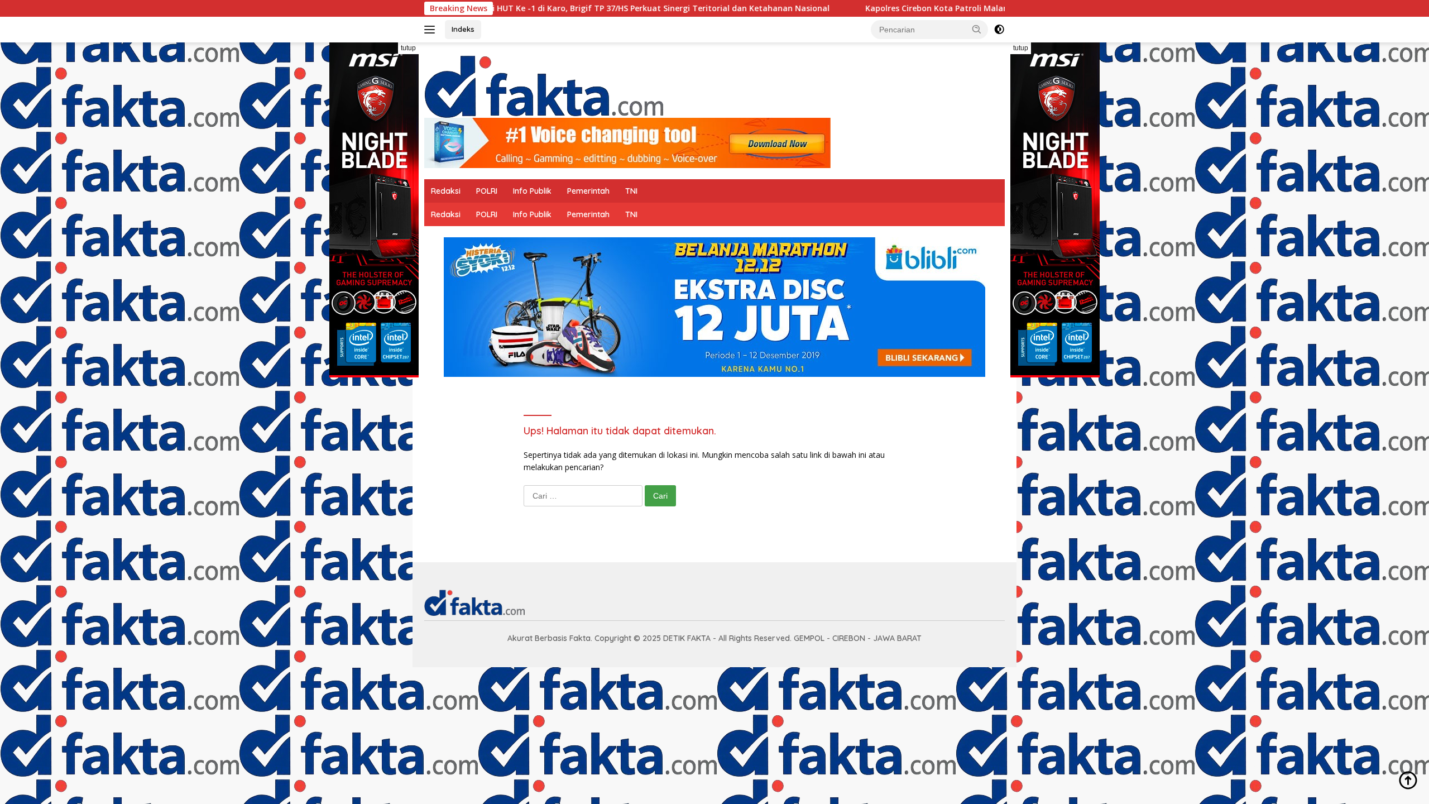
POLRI (486, 191)
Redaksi (446, 191)
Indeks (463, 29)
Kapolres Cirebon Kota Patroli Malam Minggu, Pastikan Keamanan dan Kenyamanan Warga (988, 8)
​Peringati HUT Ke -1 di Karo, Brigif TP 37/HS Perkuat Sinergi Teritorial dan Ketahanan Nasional (587, 8)
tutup (408, 48)
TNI (631, 191)
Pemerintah (588, 191)
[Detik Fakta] (543, 84)
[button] (977, 29)
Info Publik (532, 191)
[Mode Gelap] (999, 29)
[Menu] (431, 29)
